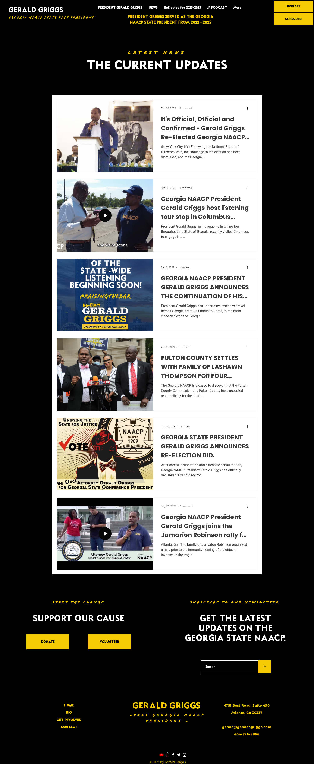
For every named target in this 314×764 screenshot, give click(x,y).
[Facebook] (173, 754)
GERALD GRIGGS (36, 10)
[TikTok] (167, 754)
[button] (252, 87)
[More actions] (248, 108)
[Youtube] (161, 754)
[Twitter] (178, 754)
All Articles (65, 86)
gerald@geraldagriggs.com (246, 727)
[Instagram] (184, 754)
